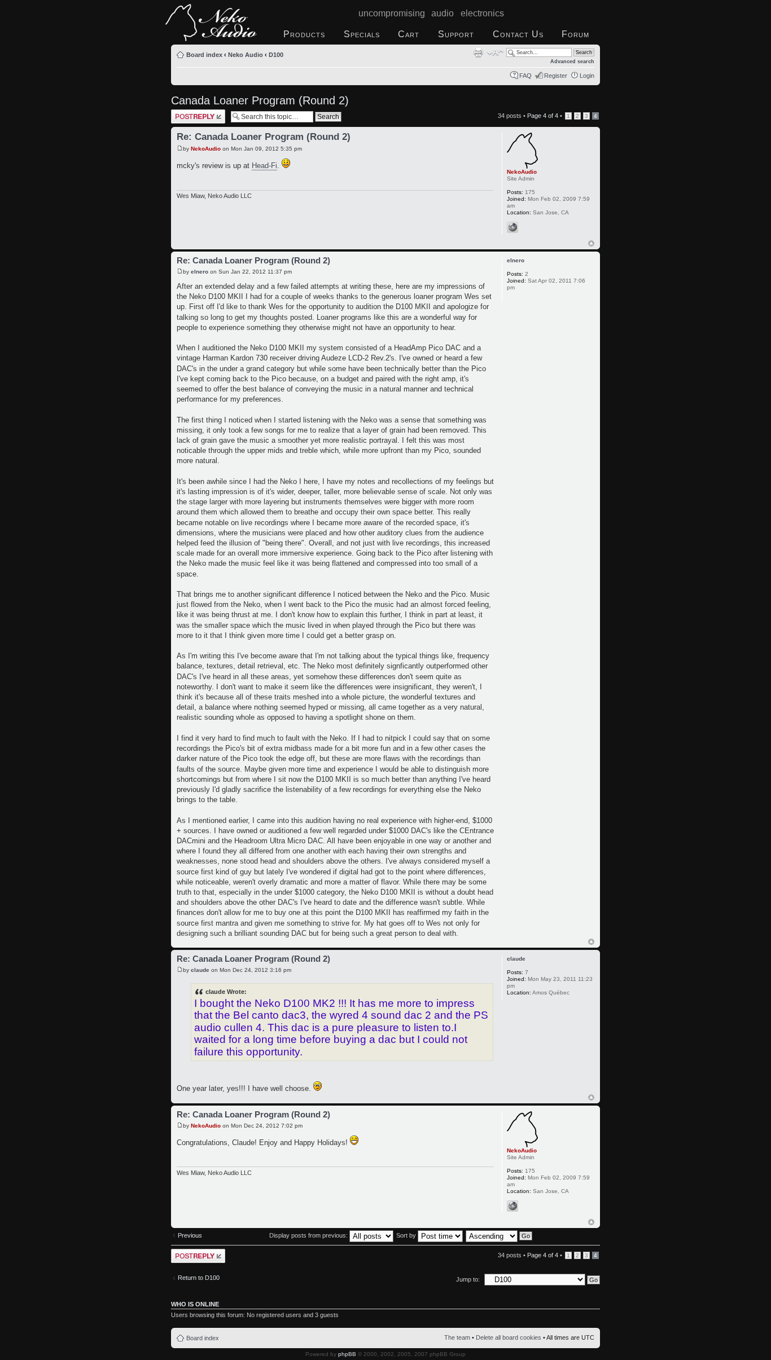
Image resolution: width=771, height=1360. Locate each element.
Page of (542, 115)
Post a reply (187, 112)
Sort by (407, 1235)
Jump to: (468, 1279)
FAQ (525, 75)
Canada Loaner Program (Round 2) (260, 100)
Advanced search (572, 61)
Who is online (195, 1304)
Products (304, 34)
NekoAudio (206, 149)
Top (591, 243)
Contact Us (518, 34)
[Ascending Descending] (499, 1235)
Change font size (495, 52)
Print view (478, 52)
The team (457, 1337)
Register (555, 75)
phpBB (347, 1354)
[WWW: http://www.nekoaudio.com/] (512, 227)
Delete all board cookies (508, 1337)
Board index (204, 54)
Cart (408, 34)
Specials (362, 34)
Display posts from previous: (309, 1235)
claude (200, 970)
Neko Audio (245, 54)
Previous (190, 1235)
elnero (199, 272)
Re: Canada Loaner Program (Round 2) (264, 136)
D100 (276, 54)
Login (587, 75)
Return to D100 (199, 1277)
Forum (575, 34)
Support (456, 34)
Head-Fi (264, 165)
